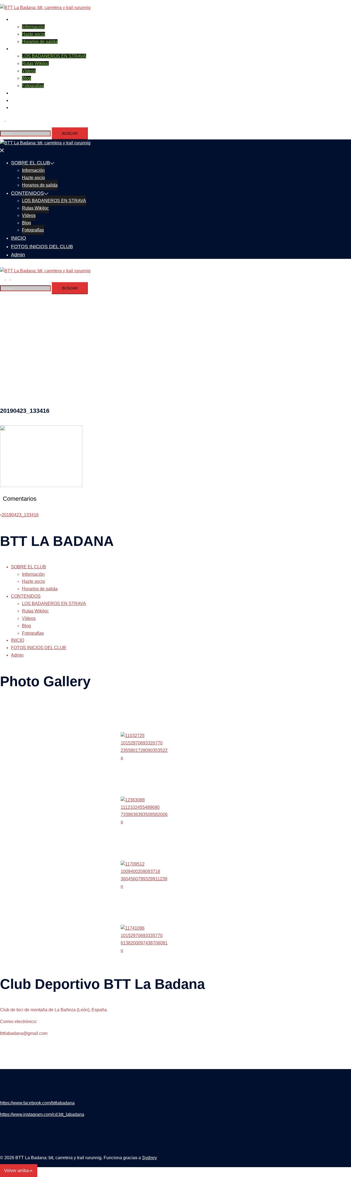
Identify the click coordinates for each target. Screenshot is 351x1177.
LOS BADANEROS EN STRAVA (54, 56)
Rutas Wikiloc (35, 63)
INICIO (17, 93)
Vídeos (29, 70)
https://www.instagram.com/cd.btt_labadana (42, 1114)
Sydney (149, 1157)
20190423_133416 (20, 514)
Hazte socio (33, 34)
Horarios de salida (40, 41)
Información (33, 26)
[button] (5, 119)
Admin (17, 107)
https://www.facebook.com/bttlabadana (37, 1103)
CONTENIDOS (26, 48)
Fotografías (33, 85)
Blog (26, 78)
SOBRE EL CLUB (28, 19)
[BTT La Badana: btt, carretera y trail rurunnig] (45, 7)
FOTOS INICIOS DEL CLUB (38, 100)
